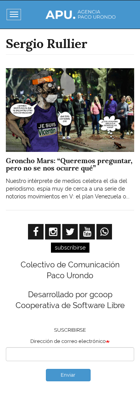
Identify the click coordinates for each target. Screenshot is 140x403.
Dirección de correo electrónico (68, 341)
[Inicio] (80, 14)
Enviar (68, 375)
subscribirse (70, 248)
